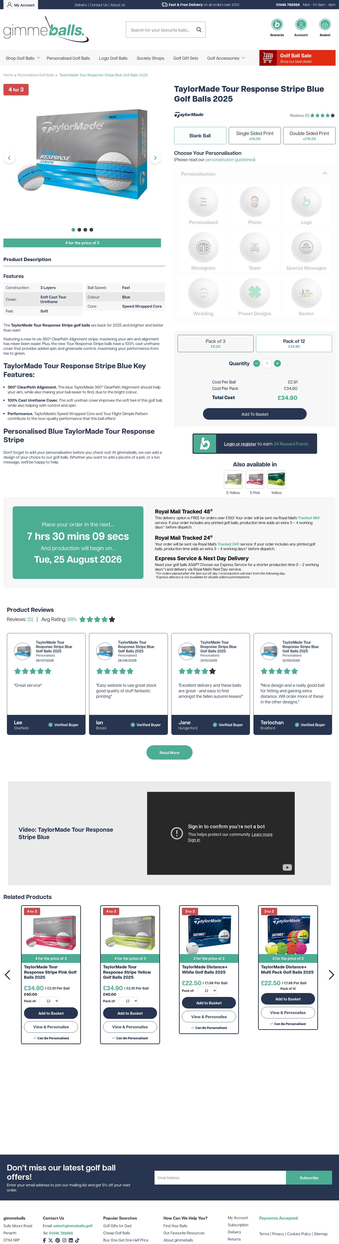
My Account (238, 1217)
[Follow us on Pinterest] (57, 1240)
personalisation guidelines (229, 159)
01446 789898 (288, 4)
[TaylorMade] (189, 121)
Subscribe (309, 1177)
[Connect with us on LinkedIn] (71, 1240)
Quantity (239, 363)
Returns (234, 1239)
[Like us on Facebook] (44, 1240)
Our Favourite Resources (184, 1232)
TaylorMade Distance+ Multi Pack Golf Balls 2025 (287, 969)
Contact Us (98, 4)
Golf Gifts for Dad (117, 1225)
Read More (170, 752)
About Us (117, 4)
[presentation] (8, 974)
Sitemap (320, 1233)
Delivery (81, 4)
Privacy (278, 1233)
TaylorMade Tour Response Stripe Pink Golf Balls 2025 (50, 972)
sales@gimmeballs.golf (72, 1225)
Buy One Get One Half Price (126, 1240)
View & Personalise (51, 1026)
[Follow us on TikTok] (77, 1240)
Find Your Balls (175, 1225)
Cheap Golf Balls (116, 1232)
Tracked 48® (309, 517)
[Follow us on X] (50, 1240)
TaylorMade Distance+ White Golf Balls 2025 (205, 969)
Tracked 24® (228, 544)
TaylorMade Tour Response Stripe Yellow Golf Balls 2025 (127, 972)
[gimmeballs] (46, 29)
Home (8, 74)
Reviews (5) (300, 115)
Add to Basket (51, 1013)
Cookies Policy (299, 1233)
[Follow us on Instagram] (64, 1240)
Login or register (240, 444)
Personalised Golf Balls (35, 74)
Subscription (238, 1224)
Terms (264, 1233)
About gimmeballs (178, 1240)
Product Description (27, 259)
